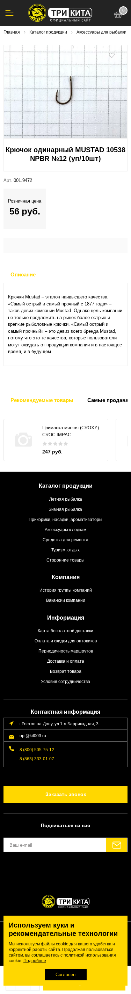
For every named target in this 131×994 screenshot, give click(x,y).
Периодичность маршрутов (65, 651)
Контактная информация (65, 712)
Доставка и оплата (65, 661)
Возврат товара (65, 671)
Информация (65, 618)
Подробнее (34, 960)
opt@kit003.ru (33, 735)
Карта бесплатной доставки (65, 630)
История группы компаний (65, 590)
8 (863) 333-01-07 (37, 758)
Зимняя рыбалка (65, 509)
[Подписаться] (116, 845)
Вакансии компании (65, 600)
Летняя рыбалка (65, 499)
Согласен (65, 974)
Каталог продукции (66, 486)
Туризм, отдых (65, 550)
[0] (118, 15)
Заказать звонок (65, 794)
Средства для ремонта (65, 539)
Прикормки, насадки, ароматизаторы (65, 519)
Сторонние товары (65, 560)
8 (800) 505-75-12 (37, 749)
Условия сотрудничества (65, 681)
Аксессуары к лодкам (65, 529)
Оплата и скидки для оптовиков (66, 641)
